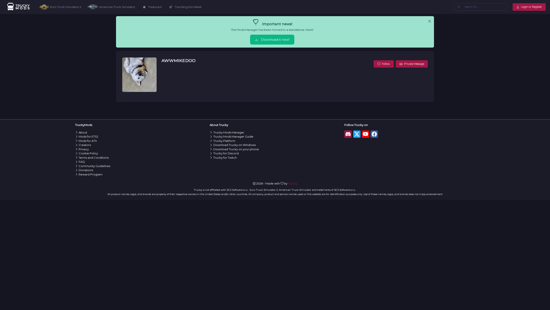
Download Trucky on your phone (236, 149)
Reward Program (90, 174)
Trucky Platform (224, 141)
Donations (86, 170)
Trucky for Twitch (225, 157)
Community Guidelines (94, 166)
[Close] (429, 21)
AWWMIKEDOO (179, 60)
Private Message (414, 63)
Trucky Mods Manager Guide (233, 136)
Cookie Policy (88, 153)
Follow (386, 63)
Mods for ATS (88, 141)
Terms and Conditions (94, 157)
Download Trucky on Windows (234, 145)
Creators (85, 145)
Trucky (292, 183)
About (83, 132)
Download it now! (275, 40)
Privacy (84, 149)
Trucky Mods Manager (228, 132)
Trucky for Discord (226, 153)
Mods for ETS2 (88, 136)
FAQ (82, 161)
